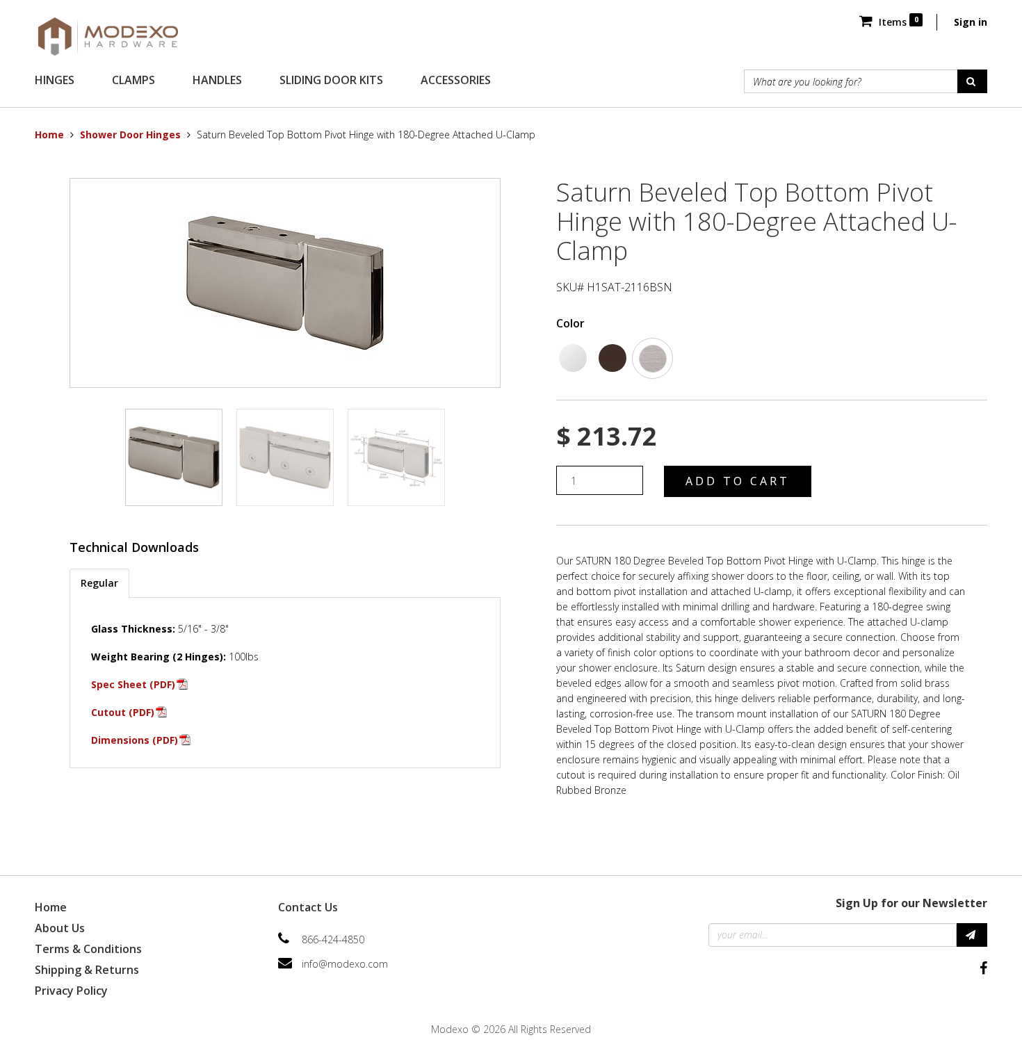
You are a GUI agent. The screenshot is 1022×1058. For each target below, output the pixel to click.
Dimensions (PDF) (134, 740)
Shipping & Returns (87, 969)
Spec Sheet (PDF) (133, 684)
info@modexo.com (345, 963)
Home (49, 134)
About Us (60, 928)
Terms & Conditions (88, 949)
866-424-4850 (333, 939)
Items (897, 22)
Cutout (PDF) (122, 712)
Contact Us (308, 907)
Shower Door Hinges (130, 134)
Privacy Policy (71, 990)
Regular (99, 582)
